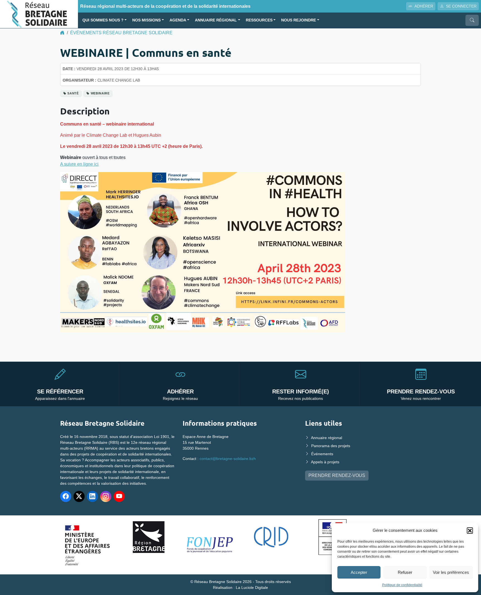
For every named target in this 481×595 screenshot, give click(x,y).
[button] (470, 530)
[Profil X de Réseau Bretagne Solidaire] (79, 496)
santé (72, 93)
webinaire (100, 93)
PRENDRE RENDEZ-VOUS (336, 475)
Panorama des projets (330, 446)
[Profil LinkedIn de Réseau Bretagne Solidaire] (92, 496)
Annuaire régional (216, 20)
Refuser (405, 572)
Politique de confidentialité (402, 585)
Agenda (178, 20)
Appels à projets (325, 462)
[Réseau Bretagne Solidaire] (39, 13)
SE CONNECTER (461, 6)
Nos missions (146, 20)
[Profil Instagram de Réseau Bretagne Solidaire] (105, 496)
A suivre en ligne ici (79, 164)
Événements (322, 454)
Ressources (259, 20)
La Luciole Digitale (252, 587)
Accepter (359, 572)
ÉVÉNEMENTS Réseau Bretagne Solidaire (121, 32)
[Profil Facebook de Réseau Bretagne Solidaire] (65, 496)
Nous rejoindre (298, 20)
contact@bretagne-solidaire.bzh (228, 458)
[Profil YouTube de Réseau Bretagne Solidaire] (119, 496)
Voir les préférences (451, 572)
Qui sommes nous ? (103, 20)
